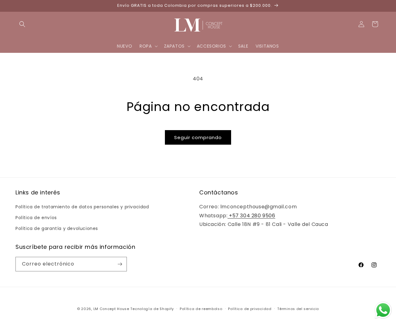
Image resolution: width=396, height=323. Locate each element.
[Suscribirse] (120, 264)
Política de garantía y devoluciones (56, 228)
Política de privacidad (249, 308)
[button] (22, 24)
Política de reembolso (201, 308)
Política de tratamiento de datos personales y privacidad (82, 207)
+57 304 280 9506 (251, 215)
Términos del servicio (298, 308)
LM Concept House (111, 308)
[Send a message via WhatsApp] (383, 310)
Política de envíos (36, 218)
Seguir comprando (198, 137)
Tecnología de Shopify (152, 308)
